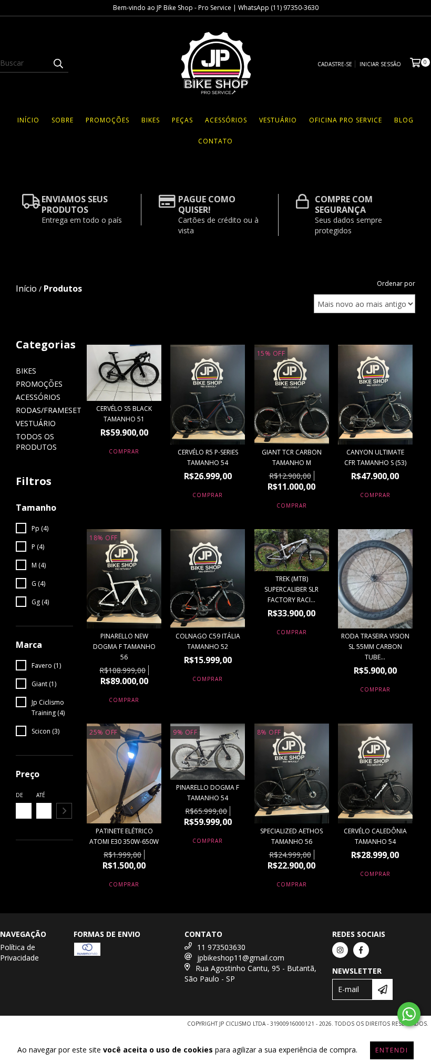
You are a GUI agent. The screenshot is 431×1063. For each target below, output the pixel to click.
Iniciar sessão (380, 64)
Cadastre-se (334, 64)
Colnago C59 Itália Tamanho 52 (208, 641)
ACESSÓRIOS (38, 397)
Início (28, 120)
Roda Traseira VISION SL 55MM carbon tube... (375, 647)
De (19, 795)
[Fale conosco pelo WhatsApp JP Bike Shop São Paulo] (408, 1014)
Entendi (391, 1050)
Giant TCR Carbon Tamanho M (292, 457)
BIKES (26, 371)
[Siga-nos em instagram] (340, 950)
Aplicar (64, 811)
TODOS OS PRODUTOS (36, 441)
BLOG (404, 120)
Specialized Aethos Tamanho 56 (291, 836)
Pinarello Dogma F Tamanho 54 (207, 792)
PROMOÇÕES (107, 120)
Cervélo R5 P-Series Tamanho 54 (208, 457)
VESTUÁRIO (36, 423)
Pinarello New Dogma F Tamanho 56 (124, 647)
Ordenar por (396, 283)
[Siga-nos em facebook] (361, 950)
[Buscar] (57, 63)
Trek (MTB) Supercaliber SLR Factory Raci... (291, 589)
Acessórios (226, 120)
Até (40, 795)
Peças (182, 120)
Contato (215, 141)
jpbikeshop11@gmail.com (240, 958)
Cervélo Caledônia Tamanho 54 (375, 836)
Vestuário (278, 120)
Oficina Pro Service (345, 120)
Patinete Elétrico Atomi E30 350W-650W (124, 836)
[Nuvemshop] (49, 1026)
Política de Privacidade (19, 952)
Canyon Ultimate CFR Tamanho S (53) (375, 457)
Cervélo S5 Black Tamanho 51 (124, 414)
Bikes (150, 120)
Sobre (63, 120)
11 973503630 (221, 947)
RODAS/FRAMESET (48, 410)
